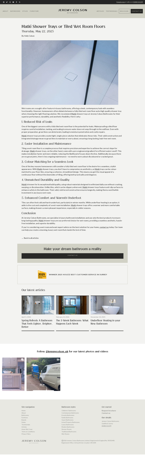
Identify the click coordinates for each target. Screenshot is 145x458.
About (5, 11)
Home (23, 410)
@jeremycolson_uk (57, 351)
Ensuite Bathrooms (68, 415)
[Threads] (10, 2)
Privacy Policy (26, 434)
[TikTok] (7, 2)
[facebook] (16, 2)
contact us (104, 227)
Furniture (34, 11)
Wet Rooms (65, 434)
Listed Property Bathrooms (71, 422)
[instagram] (3, 2)
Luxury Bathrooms (68, 424)
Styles (25, 11)
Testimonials (111, 11)
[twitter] (19, 2)
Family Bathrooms (67, 417)
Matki (73, 114)
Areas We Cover (27, 429)
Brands (24, 420)
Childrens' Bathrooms (69, 410)
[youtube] (13, 2)
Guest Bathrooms (67, 420)
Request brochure (109, 411)
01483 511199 (138, 2)
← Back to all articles (30, 238)
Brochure (124, 11)
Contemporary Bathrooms (70, 413)
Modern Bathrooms (68, 427)
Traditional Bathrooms (69, 431)
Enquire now (121, 2)
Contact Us (137, 11)
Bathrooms (15, 11)
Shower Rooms (67, 429)
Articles (100, 11)
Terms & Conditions (28, 431)
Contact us (106, 413)
